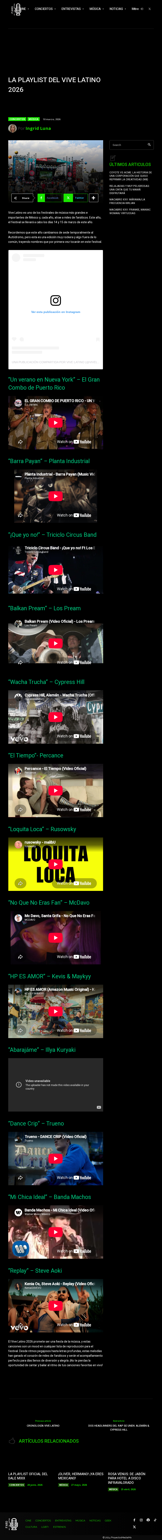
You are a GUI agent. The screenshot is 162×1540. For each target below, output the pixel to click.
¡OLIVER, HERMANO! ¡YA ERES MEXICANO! (80, 1476)
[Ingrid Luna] (13, 128)
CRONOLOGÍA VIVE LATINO (43, 1426)
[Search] (149, 145)
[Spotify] (148, 1520)
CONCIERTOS (17, 119)
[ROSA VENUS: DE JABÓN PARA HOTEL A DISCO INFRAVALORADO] (131, 1459)
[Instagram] (141, 1520)
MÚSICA (33, 119)
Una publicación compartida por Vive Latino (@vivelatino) (59, 362)
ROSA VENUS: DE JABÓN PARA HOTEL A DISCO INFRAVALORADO (126, 1479)
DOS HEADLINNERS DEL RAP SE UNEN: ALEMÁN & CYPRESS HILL (118, 1428)
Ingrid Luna (38, 128)
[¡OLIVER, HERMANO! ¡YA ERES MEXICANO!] (81, 1459)
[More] (93, 198)
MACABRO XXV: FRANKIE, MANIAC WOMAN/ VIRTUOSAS (130, 211)
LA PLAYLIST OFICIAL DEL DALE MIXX (28, 1476)
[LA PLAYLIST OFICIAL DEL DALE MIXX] (31, 1459)
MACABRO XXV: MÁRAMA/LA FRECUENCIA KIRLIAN (127, 201)
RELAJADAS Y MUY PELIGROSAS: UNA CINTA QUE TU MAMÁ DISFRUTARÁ (129, 189)
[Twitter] (149, 9)
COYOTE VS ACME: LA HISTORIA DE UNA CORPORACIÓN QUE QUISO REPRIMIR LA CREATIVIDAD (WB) (130, 176)
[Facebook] (134, 1520)
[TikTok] (155, 1520)
